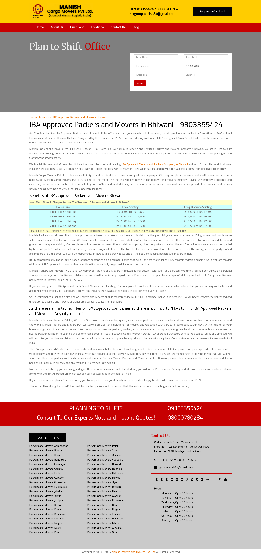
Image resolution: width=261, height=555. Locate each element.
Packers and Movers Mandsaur (105, 518)
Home (40, 27)
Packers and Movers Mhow (103, 523)
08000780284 (185, 417)
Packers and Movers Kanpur (45, 509)
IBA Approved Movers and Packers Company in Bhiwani (155, 164)
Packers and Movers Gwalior (104, 496)
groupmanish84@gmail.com (176, 467)
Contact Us (118, 27)
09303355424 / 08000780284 (178, 460)
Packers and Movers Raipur (103, 446)
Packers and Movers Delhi (44, 473)
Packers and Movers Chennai (46, 468)
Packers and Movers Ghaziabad (47, 482)
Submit (140, 83)
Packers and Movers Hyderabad (48, 487)
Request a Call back (212, 11)
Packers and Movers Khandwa (47, 514)
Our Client (77, 27)
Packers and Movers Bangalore (47, 459)
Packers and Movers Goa (102, 532)
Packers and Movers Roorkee (104, 468)
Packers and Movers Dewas (103, 477)
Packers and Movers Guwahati (105, 528)
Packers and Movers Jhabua (103, 514)
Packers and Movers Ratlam (104, 487)
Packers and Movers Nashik (45, 528)
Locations (97, 27)
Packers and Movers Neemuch (105, 491)
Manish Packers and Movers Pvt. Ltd (134, 552)
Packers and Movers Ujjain (102, 482)
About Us (57, 27)
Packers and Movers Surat (103, 450)
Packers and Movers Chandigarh (48, 464)
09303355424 (185, 408)
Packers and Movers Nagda (103, 509)
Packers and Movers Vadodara (105, 459)
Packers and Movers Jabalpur (46, 491)
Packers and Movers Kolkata (46, 505)
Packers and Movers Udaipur (104, 455)
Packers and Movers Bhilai (44, 455)
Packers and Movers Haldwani (105, 473)
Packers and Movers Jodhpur (46, 500)
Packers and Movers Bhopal (45, 450)
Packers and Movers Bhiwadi (104, 464)
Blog (136, 27)
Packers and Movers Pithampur (105, 500)
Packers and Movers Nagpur (46, 523)
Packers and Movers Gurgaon (46, 477)
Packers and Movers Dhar (102, 505)
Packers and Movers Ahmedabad (48, 446)
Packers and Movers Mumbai (46, 518)
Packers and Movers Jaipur (45, 496)
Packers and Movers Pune (44, 532)
